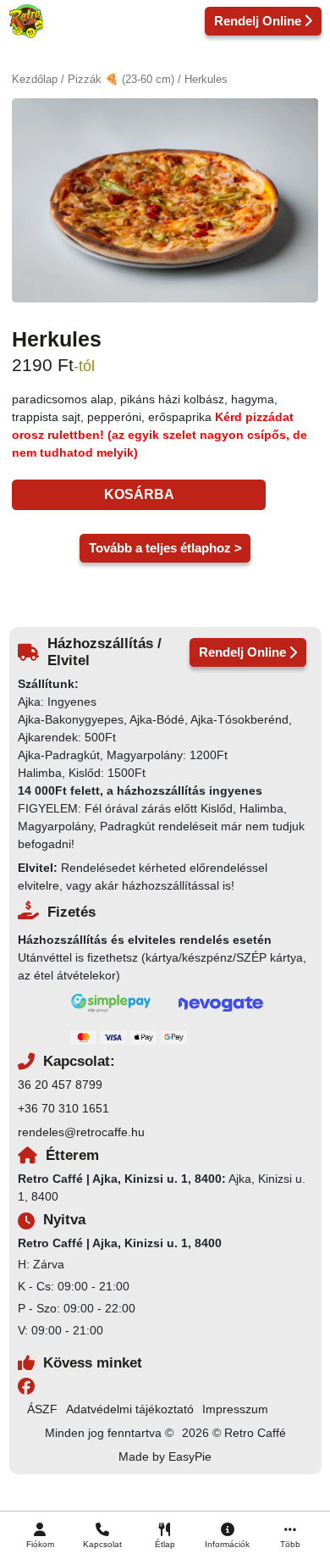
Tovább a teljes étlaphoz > (165, 548)
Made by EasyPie (165, 1456)
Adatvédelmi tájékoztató (130, 1409)
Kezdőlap (35, 79)
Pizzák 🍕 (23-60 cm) (121, 79)
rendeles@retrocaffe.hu (81, 1132)
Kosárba (139, 494)
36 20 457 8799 (60, 1084)
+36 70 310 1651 (63, 1108)
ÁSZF (42, 1409)
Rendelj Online (257, 21)
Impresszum (235, 1409)
